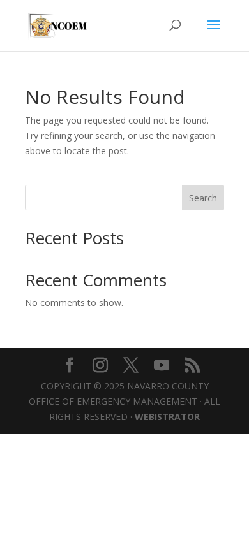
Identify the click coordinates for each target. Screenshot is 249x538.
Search (203, 198)
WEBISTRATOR (167, 417)
